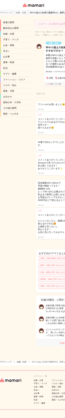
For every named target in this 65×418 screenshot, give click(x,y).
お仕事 (6, 56)
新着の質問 (8, 22)
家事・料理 (8, 62)
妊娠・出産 (8, 34)
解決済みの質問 (11, 28)
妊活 (5, 68)
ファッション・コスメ (14, 79)
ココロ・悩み (9, 85)
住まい (6, 51)
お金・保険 (8, 45)
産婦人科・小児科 (12, 102)
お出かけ (7, 96)
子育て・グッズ (11, 39)
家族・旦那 (8, 91)
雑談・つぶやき (11, 113)
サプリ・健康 (9, 73)
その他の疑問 (9, 108)
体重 (51, 78)
